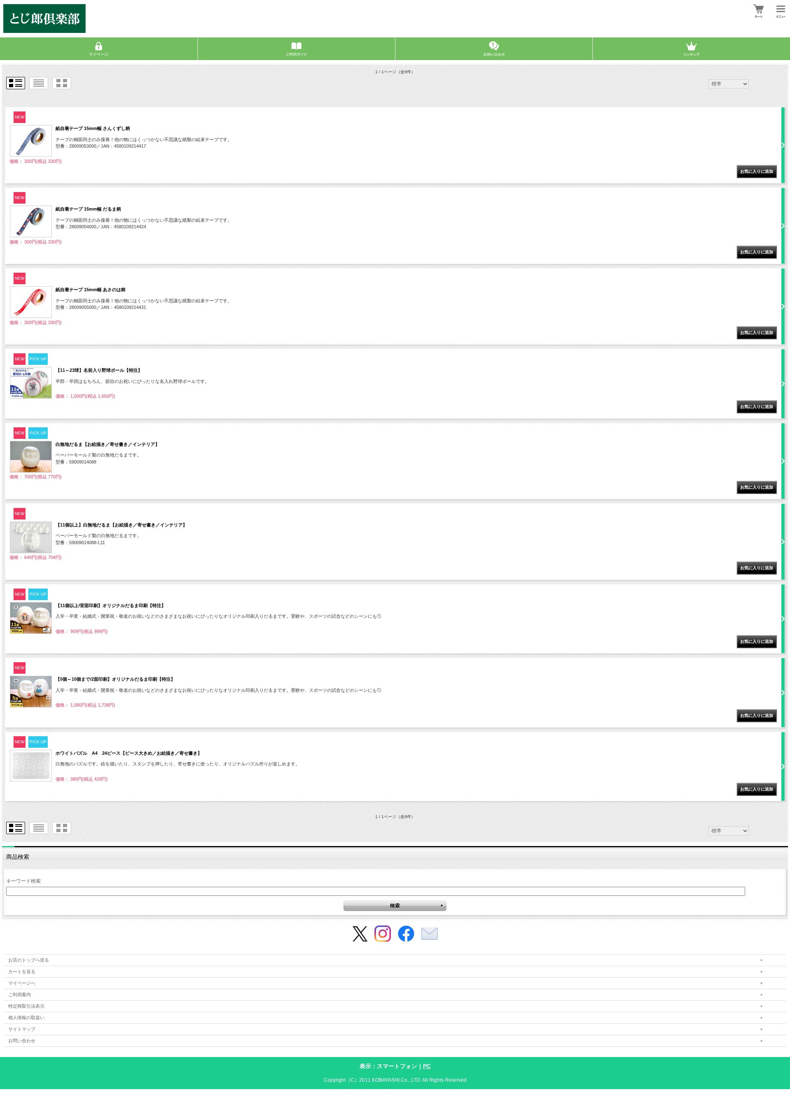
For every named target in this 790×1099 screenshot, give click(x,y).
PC (427, 1066)
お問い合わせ (21, 1040)
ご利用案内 (19, 994)
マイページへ (21, 983)
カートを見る (21, 971)
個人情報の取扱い (26, 1017)
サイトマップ (21, 1029)
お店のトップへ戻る (28, 960)
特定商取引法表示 (26, 1006)
